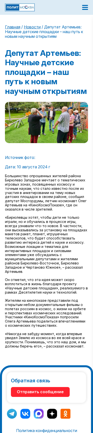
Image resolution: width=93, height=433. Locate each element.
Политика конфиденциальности (46, 430)
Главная (12, 26)
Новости (32, 26)
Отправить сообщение (40, 391)
